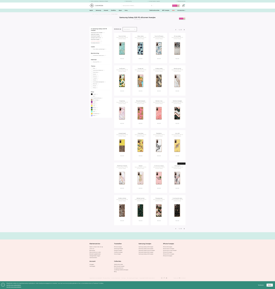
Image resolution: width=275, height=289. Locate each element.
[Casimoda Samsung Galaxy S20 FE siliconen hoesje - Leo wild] (177, 145)
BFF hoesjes (165, 10)
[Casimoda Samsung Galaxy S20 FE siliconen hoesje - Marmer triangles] (177, 113)
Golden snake (159, 68)
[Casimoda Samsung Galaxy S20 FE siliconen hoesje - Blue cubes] (140, 48)
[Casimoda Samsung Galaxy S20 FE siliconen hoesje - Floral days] (140, 145)
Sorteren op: (117, 29)
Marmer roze (159, 101)
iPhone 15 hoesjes (167, 252)
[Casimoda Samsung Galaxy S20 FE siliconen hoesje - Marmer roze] (159, 113)
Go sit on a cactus (159, 165)
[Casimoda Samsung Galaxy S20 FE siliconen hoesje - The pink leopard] (140, 113)
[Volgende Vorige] (184, 30)
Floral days (140, 133)
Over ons (92, 248)
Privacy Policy (106, 278)
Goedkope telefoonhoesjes (121, 269)
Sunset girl (140, 68)
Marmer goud (177, 68)
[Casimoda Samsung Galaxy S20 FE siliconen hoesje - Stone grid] (177, 178)
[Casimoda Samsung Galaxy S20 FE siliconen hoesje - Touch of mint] (122, 48)
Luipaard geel (122, 133)
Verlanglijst (92, 266)
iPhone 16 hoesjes (167, 246)
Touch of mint (122, 36)
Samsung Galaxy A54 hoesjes (146, 252)
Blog (115, 271)
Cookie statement (115, 278)
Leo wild (177, 133)
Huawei (106, 10)
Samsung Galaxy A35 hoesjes (146, 254)
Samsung (98, 10)
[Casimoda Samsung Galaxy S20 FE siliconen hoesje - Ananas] (140, 178)
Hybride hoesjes (96, 34)
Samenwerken (93, 257)
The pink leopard (140, 101)
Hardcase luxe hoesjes (98, 32)
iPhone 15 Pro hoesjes (168, 254)
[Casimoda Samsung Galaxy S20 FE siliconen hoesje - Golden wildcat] (122, 210)
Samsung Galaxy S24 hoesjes (146, 248)
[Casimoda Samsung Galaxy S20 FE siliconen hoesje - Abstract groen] (140, 210)
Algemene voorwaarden (96, 278)
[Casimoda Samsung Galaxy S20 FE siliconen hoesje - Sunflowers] (122, 80)
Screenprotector (96, 42)
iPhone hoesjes (118, 246)
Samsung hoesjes (118, 248)
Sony (126, 10)
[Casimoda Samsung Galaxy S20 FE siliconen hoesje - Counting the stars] (177, 210)
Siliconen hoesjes (96, 41)
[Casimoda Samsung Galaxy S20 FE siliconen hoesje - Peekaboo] (159, 145)
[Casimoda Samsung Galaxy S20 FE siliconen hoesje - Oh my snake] (177, 48)
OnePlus (113, 10)
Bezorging (92, 250)
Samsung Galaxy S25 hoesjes (146, 246)
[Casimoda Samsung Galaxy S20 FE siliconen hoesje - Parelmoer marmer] (122, 178)
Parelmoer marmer (122, 165)
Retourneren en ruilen (95, 252)
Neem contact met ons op (96, 246)
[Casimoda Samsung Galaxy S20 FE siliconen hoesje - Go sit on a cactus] (159, 178)
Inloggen (92, 264)
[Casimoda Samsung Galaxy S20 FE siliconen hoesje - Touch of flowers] (159, 48)
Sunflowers (122, 68)
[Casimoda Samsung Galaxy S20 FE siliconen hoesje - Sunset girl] (140, 80)
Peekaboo (159, 133)
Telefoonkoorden (154, 10)
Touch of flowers (159, 36)
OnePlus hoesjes (118, 252)
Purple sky (122, 101)
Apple (91, 10)
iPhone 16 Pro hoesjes (168, 248)
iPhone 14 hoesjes (167, 255)
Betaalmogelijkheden (95, 254)
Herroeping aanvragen (132, 278)
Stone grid (177, 165)
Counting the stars (177, 198)
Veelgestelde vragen (95, 255)
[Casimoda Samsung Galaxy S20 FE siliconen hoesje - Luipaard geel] (122, 145)
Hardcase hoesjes (96, 36)
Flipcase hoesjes (96, 39)
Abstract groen (141, 198)
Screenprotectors (118, 268)
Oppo (120, 10)
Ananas (140, 165)
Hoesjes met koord (97, 37)
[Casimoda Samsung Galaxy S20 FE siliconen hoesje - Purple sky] (122, 113)
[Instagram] (161, 278)
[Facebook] (164, 278)
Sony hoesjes (117, 254)
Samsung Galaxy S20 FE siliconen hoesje (122, 38)
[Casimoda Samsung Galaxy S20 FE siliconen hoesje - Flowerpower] (159, 210)
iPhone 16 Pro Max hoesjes (170, 250)
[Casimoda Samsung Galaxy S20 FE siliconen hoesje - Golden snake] (159, 80)
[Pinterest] (166, 278)
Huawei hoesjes (118, 250)
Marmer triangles (177, 101)
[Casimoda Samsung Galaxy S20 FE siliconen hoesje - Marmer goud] (177, 80)
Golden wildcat (122, 198)
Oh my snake (177, 36)
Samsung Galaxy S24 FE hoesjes (147, 250)
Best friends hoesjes (119, 266)
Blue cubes (141, 36)
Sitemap (123, 278)
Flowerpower (158, 198)
